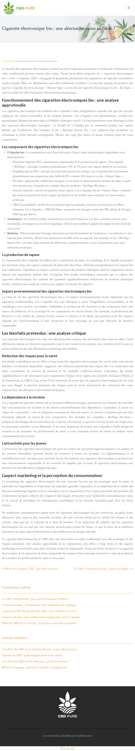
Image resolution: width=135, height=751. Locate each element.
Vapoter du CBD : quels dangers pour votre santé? (32, 655)
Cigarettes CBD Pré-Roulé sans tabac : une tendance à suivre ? (40, 611)
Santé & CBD (9, 61)
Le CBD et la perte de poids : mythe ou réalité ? (102, 569)
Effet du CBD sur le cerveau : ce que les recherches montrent (39, 623)
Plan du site (67, 749)
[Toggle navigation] (129, 7)
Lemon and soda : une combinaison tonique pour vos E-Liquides (41, 617)
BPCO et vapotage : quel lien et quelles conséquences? (35, 667)
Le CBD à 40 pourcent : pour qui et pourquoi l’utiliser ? (35, 599)
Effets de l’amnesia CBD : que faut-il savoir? (31, 569)
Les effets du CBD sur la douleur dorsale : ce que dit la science (39, 649)
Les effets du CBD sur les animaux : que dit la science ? (35, 661)
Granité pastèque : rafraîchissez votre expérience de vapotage (39, 605)
